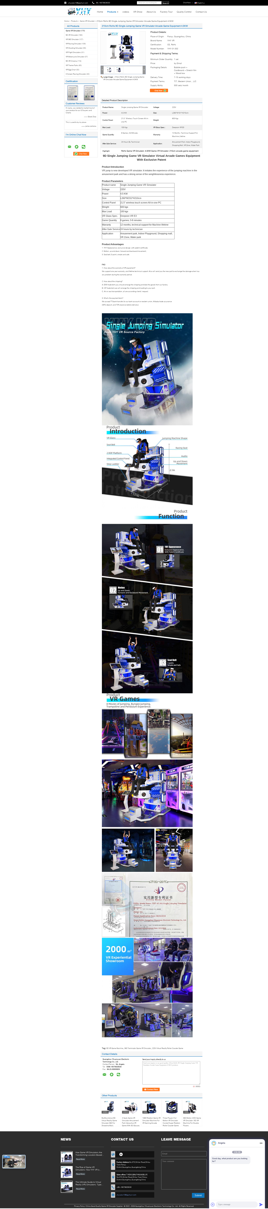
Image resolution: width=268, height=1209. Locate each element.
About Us (151, 11)
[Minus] (261, 1143)
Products (111, 11)
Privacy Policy (79, 1206)
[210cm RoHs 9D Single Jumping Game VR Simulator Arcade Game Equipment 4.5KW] (119, 70)
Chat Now (159, 90)
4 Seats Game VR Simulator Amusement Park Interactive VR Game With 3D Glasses (131, 1122)
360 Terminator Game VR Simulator (137, 1048)
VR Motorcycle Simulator (75, 57)
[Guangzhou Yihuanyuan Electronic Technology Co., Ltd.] (80, 11)
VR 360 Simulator (72, 39)
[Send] (261, 1204)
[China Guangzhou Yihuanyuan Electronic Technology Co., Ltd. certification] (72, 93)
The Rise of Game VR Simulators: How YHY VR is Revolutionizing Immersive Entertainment (87, 1168)
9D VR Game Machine (114, 1048)
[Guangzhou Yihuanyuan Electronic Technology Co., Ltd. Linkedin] (121, 1154)
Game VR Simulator (87, 21)
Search (165, 3)
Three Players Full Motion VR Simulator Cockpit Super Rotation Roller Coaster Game (171, 1122)
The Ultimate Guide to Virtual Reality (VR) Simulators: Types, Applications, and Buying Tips (89, 1183)
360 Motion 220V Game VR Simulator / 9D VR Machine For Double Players (192, 1122)
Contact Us (201, 11)
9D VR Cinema (71, 61)
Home (100, 11)
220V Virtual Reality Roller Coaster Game (167, 1048)
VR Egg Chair (71, 70)
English (200, 3)
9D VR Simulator (72, 35)
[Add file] (213, 1204)
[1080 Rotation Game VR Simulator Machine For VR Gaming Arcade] (151, 1107)
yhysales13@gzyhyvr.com (78, 3)
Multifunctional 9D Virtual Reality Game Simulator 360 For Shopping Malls (109, 1122)
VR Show (137, 11)
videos (125, 11)
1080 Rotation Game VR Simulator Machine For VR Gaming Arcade (151, 1120)
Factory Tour (166, 11)
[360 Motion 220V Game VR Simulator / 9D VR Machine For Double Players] (192, 1107)
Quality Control (184, 11)
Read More (80, 1159)
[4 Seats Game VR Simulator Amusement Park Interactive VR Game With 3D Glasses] (131, 1107)
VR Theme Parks (72, 65)
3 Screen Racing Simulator (76, 74)
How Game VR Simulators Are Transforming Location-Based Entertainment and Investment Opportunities (89, 1154)
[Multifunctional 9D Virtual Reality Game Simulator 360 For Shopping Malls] (110, 1107)
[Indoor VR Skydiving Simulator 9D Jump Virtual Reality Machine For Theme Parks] (123, 47)
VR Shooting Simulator (74, 48)
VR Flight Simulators (73, 52)
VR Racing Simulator (73, 44)
